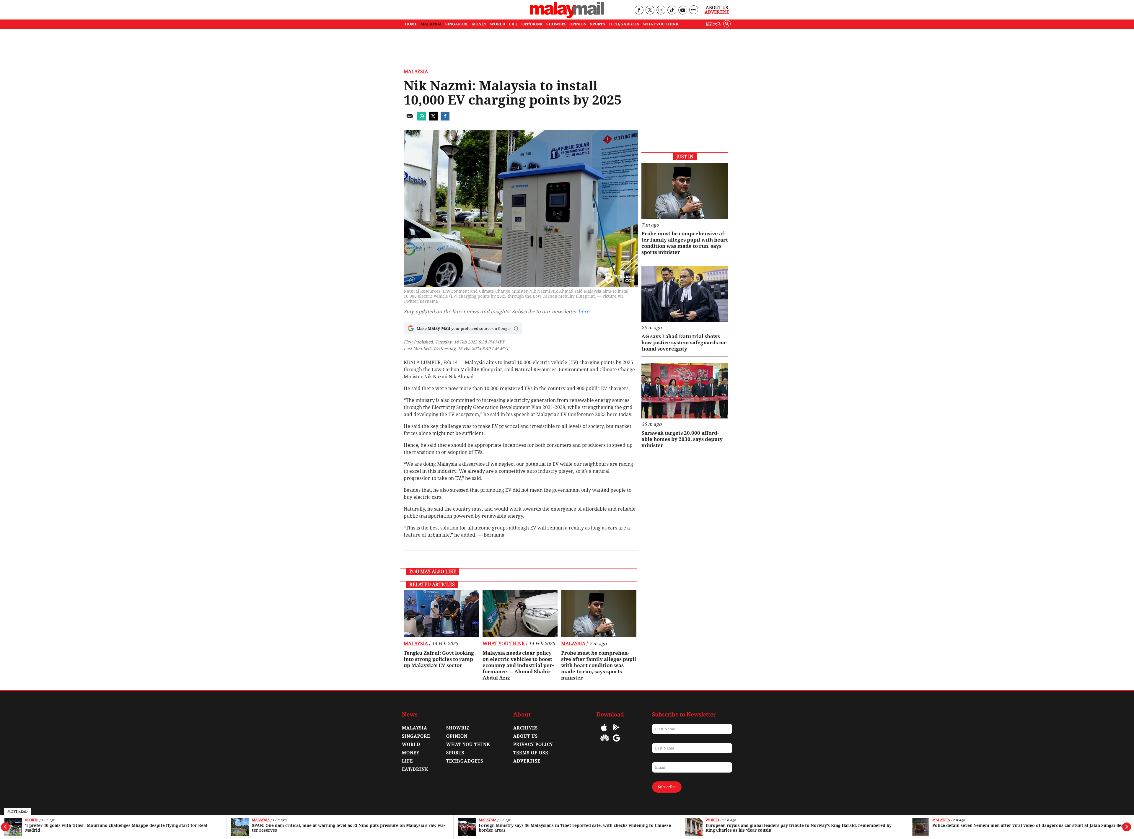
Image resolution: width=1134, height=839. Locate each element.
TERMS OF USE (530, 752)
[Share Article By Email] (409, 119)
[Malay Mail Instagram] (660, 10)
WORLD (497, 24)
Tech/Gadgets (464, 761)
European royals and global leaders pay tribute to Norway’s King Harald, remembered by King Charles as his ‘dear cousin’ (799, 828)
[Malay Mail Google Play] (616, 731)
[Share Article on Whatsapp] (421, 119)
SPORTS (597, 24)
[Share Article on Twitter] (433, 119)
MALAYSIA (431, 24)
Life (407, 761)
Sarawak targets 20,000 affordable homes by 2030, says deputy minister (682, 439)
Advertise (717, 12)
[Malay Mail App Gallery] (604, 742)
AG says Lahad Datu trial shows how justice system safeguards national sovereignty (684, 342)
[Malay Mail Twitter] (650, 10)
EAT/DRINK (532, 24)
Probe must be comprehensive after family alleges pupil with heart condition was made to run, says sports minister (598, 665)
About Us (717, 7)
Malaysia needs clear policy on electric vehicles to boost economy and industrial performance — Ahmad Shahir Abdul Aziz (518, 665)
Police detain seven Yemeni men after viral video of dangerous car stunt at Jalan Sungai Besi (1028, 825)
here (583, 312)
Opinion (456, 736)
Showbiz (458, 728)
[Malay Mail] (567, 16)
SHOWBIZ (556, 24)
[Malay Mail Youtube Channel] (682, 10)
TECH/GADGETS (624, 24)
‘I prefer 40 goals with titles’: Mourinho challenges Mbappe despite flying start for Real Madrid (116, 828)
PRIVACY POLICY (533, 744)
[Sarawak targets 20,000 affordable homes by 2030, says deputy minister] (684, 390)
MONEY (479, 24)
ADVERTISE (526, 761)
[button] (516, 328)
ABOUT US (525, 736)
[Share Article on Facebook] (445, 119)
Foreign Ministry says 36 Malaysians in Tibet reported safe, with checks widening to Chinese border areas (575, 828)
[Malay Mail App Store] (603, 731)
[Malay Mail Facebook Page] (638, 10)
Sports (31, 820)
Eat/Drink (415, 769)
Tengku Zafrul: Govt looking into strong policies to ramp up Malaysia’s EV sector (439, 659)
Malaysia (261, 820)
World (712, 820)
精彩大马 (713, 24)
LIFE (513, 24)
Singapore (416, 736)
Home (411, 24)
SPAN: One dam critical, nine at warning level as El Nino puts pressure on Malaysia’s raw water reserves (348, 828)
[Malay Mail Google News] (616, 742)
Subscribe (667, 787)
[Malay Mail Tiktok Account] (671, 10)
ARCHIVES (525, 728)
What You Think (661, 24)
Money (410, 752)
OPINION (577, 24)
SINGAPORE (456, 24)
